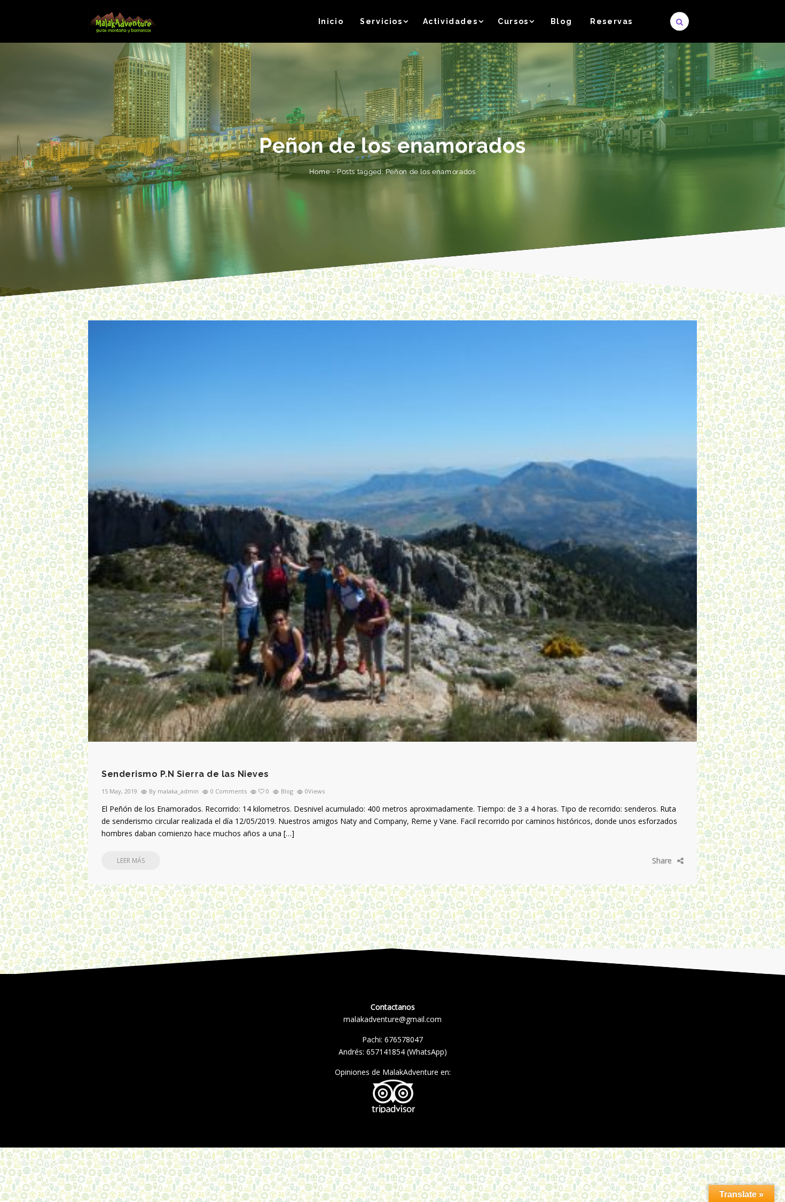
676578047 (403, 1039)
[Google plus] (651, 861)
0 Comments (228, 791)
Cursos (513, 21)
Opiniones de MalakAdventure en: (393, 1072)
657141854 (385, 1052)
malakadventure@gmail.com (392, 1019)
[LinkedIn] (667, 861)
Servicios (381, 21)
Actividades (450, 21)
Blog (561, 21)
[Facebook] (619, 861)
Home (319, 172)
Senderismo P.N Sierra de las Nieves (185, 774)
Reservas (611, 21)
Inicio (331, 21)
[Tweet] (635, 861)
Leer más (131, 860)
